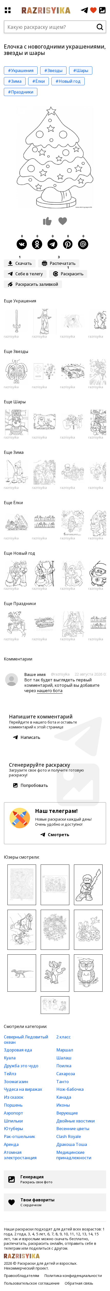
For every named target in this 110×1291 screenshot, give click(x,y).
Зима (18, 452)
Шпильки (13, 1121)
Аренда (11, 1144)
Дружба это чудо (21, 1066)
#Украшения (21, 70)
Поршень (13, 1105)
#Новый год (68, 81)
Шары (19, 402)
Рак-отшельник (19, 1136)
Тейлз (10, 1073)
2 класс (63, 1037)
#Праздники (20, 92)
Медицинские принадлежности (73, 1155)
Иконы (63, 1105)
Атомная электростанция (20, 1155)
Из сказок (13, 1097)
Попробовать (34, 785)
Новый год (24, 553)
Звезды (20, 351)
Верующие (67, 1113)
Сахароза (65, 1073)
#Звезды (53, 70)
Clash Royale (68, 1136)
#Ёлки (38, 81)
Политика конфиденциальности (73, 1275)
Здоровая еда (18, 1050)
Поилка (63, 1066)
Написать (30, 737)
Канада (63, 1097)
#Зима (14, 81)
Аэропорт (13, 1113)
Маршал (64, 1050)
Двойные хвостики (75, 1121)
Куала (10, 1058)
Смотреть (58, 834)
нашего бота (49, 690)
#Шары (80, 70)
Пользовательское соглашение (32, 1283)
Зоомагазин (16, 1081)
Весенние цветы (72, 1128)
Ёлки (18, 502)
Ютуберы (13, 1128)
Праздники (24, 603)
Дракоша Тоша (71, 1144)
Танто (62, 1081)
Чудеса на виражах (23, 1089)
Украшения (24, 301)
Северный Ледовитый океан (26, 1039)
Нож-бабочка (70, 1089)
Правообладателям (21, 1275)
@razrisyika (60, 674)
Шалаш (63, 1058)
